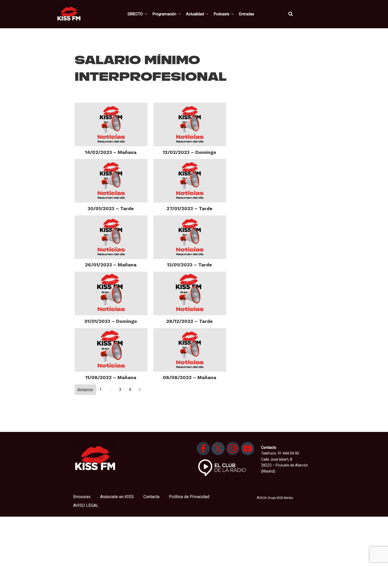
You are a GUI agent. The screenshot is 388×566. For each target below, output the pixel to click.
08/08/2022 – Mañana (189, 377)
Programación (164, 14)
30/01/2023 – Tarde (111, 208)
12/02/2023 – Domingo (189, 152)
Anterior (85, 389)
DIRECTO (135, 14)
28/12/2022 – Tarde (189, 321)
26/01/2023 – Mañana (110, 264)
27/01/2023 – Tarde (189, 208)
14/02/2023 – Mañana (110, 152)
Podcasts (221, 14)
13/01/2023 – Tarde (189, 264)
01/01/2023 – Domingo (110, 321)
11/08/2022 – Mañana (111, 377)
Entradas (246, 14)
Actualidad (195, 14)
